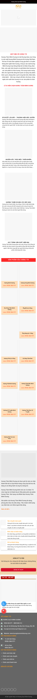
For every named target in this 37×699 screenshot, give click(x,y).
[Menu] (2, 6)
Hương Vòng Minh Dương (27, 283)
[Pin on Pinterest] (11, 689)
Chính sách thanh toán (10, 662)
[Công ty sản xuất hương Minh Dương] (18, 6)
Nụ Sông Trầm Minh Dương (9, 308)
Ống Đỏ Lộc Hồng (27, 308)
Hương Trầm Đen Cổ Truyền (27, 411)
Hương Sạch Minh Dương (25, 696)
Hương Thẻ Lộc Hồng (9, 358)
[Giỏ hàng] (32, 6)
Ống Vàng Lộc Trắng (27, 333)
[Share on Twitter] (5, 689)
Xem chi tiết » (5, 509)
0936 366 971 (10, 641)
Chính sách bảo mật (9, 653)
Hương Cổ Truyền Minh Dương (9, 411)
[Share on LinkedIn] (14, 689)
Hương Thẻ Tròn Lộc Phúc (9, 437)
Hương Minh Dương (9, 283)
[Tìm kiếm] (35, 6)
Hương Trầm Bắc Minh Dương (28, 384)
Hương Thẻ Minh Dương (9, 383)
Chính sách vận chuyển (10, 656)
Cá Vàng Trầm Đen (27, 358)
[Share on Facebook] (2, 689)
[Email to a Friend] (8, 689)
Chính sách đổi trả (8, 659)
